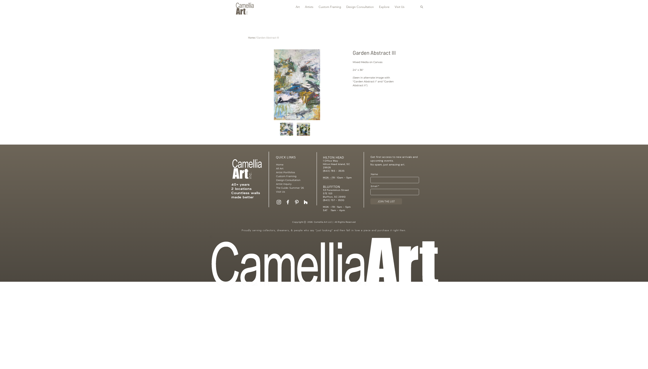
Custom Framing (286, 176)
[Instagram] (279, 202)
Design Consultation (288, 180)
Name (374, 174)
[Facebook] (288, 202)
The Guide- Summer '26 (288, 187)
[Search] (421, 7)
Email (374, 186)
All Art (280, 168)
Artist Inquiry (284, 184)
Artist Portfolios (285, 172)
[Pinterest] (297, 202)
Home (251, 37)
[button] (297, 7)
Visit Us (280, 191)
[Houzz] (306, 202)
